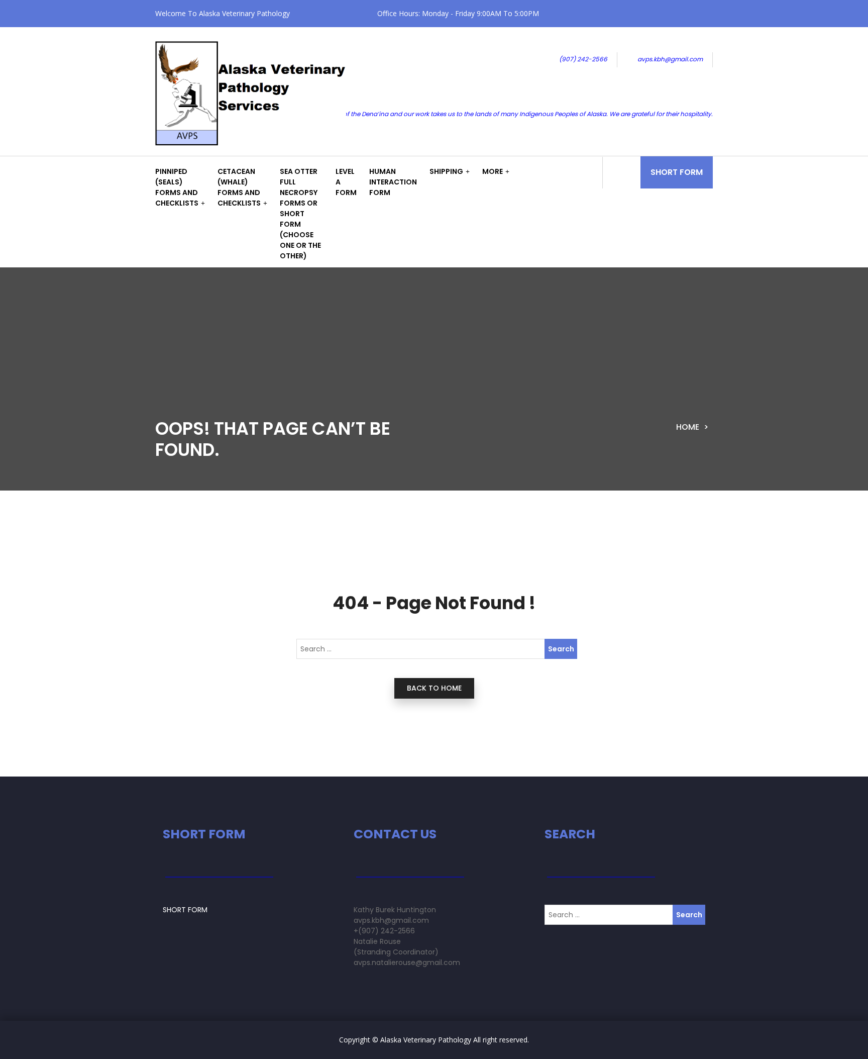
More (492, 171)
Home (687, 427)
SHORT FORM (185, 910)
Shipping (446, 171)
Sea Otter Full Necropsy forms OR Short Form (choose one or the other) (300, 213)
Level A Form (346, 182)
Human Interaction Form (393, 182)
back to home (434, 688)
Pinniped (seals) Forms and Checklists (176, 187)
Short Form (676, 172)
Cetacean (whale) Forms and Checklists (239, 187)
